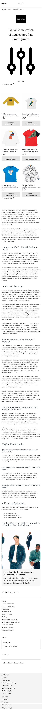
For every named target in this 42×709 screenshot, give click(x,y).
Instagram (5, 699)
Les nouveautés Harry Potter (11, 515)
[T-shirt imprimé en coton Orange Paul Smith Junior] (31, 138)
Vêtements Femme (7, 627)
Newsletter (5, 702)
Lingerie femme (6, 612)
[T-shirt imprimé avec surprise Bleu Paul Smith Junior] (11, 173)
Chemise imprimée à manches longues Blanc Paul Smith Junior (30, 186)
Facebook (5, 697)
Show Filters (21, 81)
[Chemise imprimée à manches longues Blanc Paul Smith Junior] (31, 173)
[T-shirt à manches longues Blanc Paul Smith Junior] (11, 138)
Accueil (4, 9)
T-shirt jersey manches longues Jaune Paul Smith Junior (9, 115)
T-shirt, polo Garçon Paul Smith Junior (16, 347)
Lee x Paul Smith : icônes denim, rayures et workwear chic (19, 573)
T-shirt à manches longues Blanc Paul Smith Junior (10, 150)
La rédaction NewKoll (8, 688)
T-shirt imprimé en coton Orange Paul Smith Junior (30, 150)
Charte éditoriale (7, 685)
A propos (4, 678)
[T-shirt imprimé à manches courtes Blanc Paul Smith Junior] (31, 102)
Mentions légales (7, 691)
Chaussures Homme (8, 606)
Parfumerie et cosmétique (10, 619)
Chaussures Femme (8, 604)
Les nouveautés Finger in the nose (13, 517)
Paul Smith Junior (10, 646)
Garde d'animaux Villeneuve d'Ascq (13, 663)
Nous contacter (6, 680)
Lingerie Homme (7, 614)
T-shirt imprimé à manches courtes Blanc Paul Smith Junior (30, 115)
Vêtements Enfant (7, 625)
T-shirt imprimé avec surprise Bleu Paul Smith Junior (9, 186)
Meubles (4, 617)
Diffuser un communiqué (9, 683)
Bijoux (4, 601)
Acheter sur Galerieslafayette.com (11, 123)
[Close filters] (2, 672)
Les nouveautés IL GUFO (10, 513)
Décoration (5, 609)
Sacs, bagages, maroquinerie (10, 622)
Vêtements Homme (8, 630)
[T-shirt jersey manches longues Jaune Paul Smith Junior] (11, 102)
